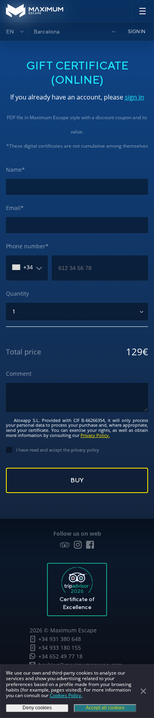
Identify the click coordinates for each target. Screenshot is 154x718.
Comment (19, 373)
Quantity (17, 293)
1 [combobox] (14, 311)
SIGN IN (136, 31)
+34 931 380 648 (59, 639)
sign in (134, 97)
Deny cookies (37, 708)
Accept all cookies (105, 708)
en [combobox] (10, 31)
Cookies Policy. (66, 695)
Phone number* (27, 246)
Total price (23, 351)
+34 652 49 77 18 (60, 656)
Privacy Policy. (95, 435)
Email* (15, 208)
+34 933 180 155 (59, 647)
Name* (15, 169)
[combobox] (21, 267)
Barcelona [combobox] (47, 31)
